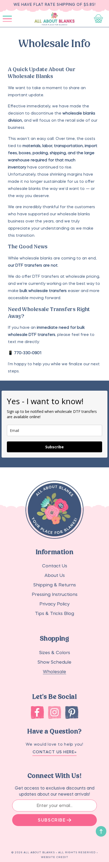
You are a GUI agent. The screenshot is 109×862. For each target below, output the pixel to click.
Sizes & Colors (54, 652)
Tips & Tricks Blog (54, 613)
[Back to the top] (101, 831)
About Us (54, 575)
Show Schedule (54, 662)
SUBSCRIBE (52, 820)
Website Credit (54, 857)
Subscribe (54, 446)
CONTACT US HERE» (55, 752)
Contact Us (54, 566)
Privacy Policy (54, 604)
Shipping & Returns (54, 585)
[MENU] (7, 19)
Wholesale (54, 671)
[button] (7, 19)
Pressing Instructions (55, 594)
